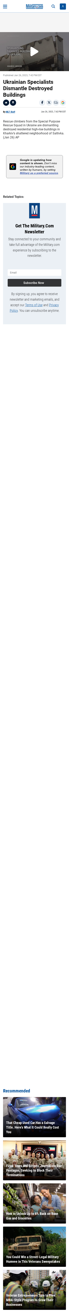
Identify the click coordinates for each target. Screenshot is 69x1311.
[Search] (53, 6)
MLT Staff (10, 112)
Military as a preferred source (39, 173)
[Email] (56, 103)
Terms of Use (34, 305)
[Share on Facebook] (42, 103)
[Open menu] (5, 6)
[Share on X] (49, 103)
